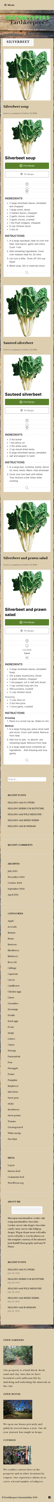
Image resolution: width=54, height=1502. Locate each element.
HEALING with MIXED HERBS (23, 820)
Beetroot (12, 944)
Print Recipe (28, 166)
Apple (11, 921)
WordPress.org (16, 1183)
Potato (11, 1074)
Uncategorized (15, 1127)
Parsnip (12, 1050)
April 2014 (13, 895)
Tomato (12, 1121)
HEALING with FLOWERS (21, 802)
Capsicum (13, 974)
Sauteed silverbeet (18, 343)
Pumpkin (12, 1080)
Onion (11, 1045)
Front (11, 1027)
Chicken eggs (14, 991)
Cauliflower (14, 986)
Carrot (11, 980)
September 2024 (16, 889)
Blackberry (13, 950)
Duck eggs (13, 1021)
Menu (11, 5)
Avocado (12, 927)
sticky (11, 1103)
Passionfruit (14, 1056)
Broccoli (12, 962)
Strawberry (13, 1109)
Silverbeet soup (16, 106)
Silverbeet (13, 1092)
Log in (11, 1165)
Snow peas (13, 1098)
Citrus (11, 997)
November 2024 (16, 877)
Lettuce (11, 1039)
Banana (11, 933)
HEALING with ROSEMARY (22, 826)
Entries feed (14, 1171)
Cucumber (13, 1003)
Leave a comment (12, 113)
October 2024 (15, 883)
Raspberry (13, 1086)
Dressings (13, 1009)
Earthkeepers (27, 22)
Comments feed (16, 1177)
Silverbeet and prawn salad (25, 558)
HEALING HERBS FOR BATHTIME (26, 808)
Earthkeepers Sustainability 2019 (20, 1497)
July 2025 (12, 871)
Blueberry (13, 956)
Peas (10, 1062)
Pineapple (13, 1068)
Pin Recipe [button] (29, 174)
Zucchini (12, 1139)
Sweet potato (14, 1115)
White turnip (14, 1133)
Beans (11, 938)
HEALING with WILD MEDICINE (25, 814)
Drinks (11, 1015)
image (11, 1033)
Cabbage (12, 968)
